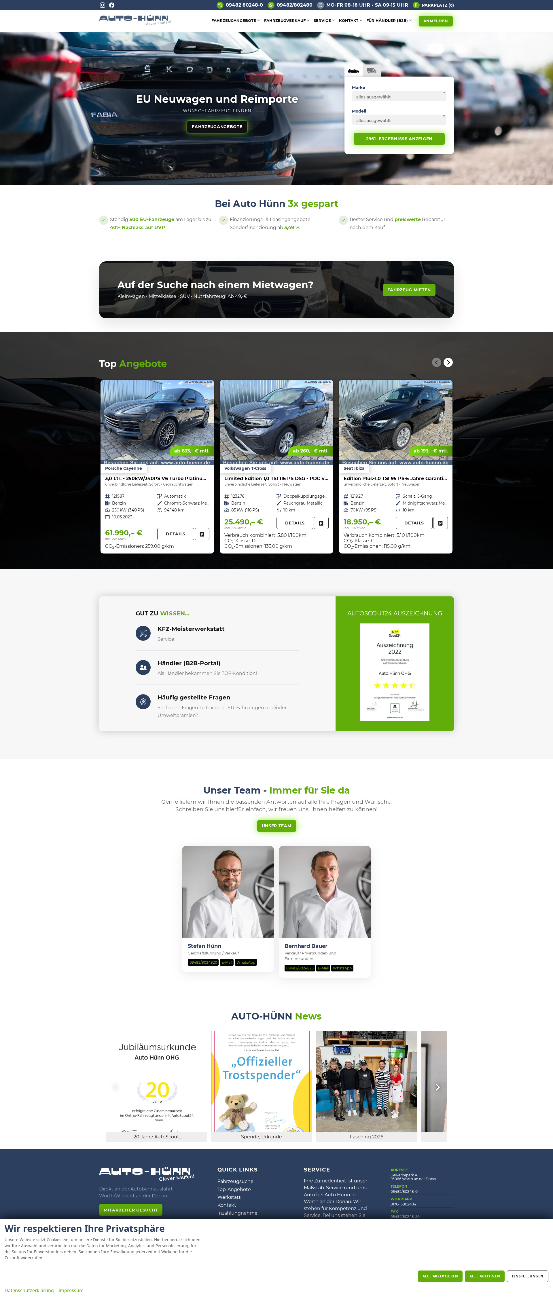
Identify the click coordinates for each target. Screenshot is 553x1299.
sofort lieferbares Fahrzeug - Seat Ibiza (395, 467)
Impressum (71, 1290)
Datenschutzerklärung (29, 1290)
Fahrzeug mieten (409, 289)
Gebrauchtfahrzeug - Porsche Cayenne (157, 467)
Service (322, 20)
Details (175, 534)
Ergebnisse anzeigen (399, 138)
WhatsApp (245, 962)
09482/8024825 (300, 968)
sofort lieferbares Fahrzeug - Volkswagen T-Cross (276, 467)
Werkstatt (229, 1197)
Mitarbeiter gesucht (131, 1210)
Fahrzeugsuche (235, 1181)
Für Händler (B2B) (387, 20)
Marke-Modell (353, 70)
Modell (359, 111)
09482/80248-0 (404, 1191)
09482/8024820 (203, 962)
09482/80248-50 (405, 1216)
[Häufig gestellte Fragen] (143, 701)
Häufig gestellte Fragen (194, 697)
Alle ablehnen (484, 1276)
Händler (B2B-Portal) (189, 663)
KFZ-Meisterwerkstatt (191, 628)
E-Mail (226, 962)
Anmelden (435, 20)
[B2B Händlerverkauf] (143, 667)
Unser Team (276, 825)
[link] (202, 534)
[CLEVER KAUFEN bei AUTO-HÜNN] (135, 23)
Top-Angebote (234, 1189)
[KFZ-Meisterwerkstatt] (143, 633)
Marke (358, 87)
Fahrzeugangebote (233, 20)
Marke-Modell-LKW (371, 70)
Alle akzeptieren (440, 1276)
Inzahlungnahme (237, 1213)
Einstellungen (527, 1276)
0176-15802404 (403, 1204)
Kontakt (348, 20)
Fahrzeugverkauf (285, 20)
